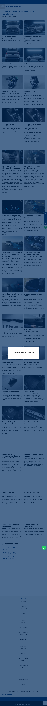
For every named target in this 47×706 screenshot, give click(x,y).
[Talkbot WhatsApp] (44, 548)
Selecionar (23, 355)
